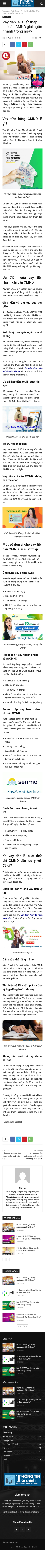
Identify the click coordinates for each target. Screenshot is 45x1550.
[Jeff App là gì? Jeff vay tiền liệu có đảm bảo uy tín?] (8, 1293)
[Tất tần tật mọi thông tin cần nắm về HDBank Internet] (8, 1251)
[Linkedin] (28, 1529)
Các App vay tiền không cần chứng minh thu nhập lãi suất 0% (33, 1156)
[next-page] (8, 1259)
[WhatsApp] (30, 44)
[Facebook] (12, 44)
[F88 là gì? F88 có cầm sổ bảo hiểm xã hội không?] (8, 1305)
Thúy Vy (11, 38)
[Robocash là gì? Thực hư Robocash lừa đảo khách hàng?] (8, 1239)
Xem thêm (21, 1326)
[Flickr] (22, 1529)
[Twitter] (18, 44)
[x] (37, 86)
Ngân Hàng (15, 11)
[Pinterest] (24, 44)
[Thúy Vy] (4, 38)
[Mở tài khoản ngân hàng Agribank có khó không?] (8, 1227)
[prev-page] (4, 1259)
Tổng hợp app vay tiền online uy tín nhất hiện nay (11, 1156)
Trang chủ (6, 11)
